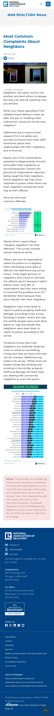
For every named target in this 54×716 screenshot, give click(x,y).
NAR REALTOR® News (27, 15)
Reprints (8, 649)
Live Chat (13, 554)
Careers (8, 641)
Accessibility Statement (15, 662)
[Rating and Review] (14, 614)
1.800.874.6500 (15, 549)
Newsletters (10, 637)
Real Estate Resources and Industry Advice (24, 682)
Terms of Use (10, 666)
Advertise (9, 645)
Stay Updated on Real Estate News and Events (26, 686)
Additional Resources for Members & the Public (26, 653)
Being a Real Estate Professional (19, 678)
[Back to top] (46, 710)
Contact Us (14, 545)
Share (11, 58)
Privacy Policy (11, 657)
